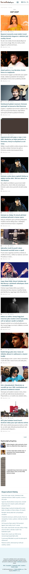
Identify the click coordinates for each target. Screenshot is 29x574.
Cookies (23, 565)
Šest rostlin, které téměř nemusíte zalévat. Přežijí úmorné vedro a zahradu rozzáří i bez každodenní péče (14, 529)
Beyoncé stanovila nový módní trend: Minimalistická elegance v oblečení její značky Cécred (14, 36)
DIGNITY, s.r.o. (16, 570)
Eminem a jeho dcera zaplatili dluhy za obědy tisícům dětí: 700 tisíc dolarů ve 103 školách (14, 178)
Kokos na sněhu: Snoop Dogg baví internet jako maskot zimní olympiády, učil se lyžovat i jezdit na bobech (14, 319)
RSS (4, 565)
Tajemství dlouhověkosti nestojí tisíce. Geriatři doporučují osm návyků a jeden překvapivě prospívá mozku (14, 503)
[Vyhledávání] (27, 2)
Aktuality (11, 279)
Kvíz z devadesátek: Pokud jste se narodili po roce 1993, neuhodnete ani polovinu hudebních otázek (14, 387)
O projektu (8, 565)
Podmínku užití (16, 565)
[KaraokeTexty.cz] (7, 2)
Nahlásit (19, 561)
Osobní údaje (14, 567)
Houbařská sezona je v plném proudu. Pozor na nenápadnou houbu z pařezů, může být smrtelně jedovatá (14, 519)
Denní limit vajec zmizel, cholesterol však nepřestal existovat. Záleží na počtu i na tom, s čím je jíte (14, 497)
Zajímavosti (11, 382)
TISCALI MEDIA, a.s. (19, 569)
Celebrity (12, 31)
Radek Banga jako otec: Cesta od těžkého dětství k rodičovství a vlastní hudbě (14, 354)
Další (25, 437)
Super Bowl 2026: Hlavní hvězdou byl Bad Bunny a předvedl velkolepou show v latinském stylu (14, 283)
